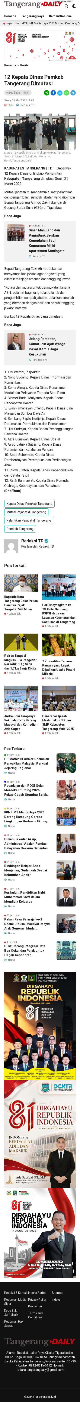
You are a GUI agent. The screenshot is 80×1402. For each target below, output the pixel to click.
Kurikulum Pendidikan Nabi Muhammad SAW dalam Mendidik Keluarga (24, 897)
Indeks (56, 1299)
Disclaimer (35, 1306)
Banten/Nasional (61, 16)
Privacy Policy (37, 1299)
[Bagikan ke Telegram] (73, 92)
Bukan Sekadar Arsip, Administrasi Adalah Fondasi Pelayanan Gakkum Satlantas (26, 843)
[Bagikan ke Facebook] (53, 92)
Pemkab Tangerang (20, 529)
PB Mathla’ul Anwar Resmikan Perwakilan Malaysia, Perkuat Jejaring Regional (26, 763)
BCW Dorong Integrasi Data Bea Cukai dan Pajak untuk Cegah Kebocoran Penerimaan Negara (24, 950)
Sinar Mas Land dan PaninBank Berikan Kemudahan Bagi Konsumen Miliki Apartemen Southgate (47, 240)
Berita (24, 65)
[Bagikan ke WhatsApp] (66, 92)
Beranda (10, 16)
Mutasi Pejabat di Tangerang (26, 512)
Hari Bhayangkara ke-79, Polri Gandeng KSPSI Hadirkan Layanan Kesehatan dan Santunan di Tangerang (59, 613)
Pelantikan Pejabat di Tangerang (29, 520)
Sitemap (57, 1292)
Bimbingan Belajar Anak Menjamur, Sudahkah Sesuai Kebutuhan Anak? (25, 870)
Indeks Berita (37, 1292)
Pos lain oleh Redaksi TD (37, 546)
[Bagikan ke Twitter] (60, 92)
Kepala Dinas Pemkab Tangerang (29, 504)
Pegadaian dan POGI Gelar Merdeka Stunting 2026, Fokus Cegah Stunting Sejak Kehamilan (25, 790)
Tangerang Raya (32, 16)
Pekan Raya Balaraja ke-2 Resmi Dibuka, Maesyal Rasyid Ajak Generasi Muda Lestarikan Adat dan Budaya (27, 924)
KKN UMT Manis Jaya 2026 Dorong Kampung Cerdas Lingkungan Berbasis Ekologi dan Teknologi (26, 817)
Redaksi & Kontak (16, 1292)
